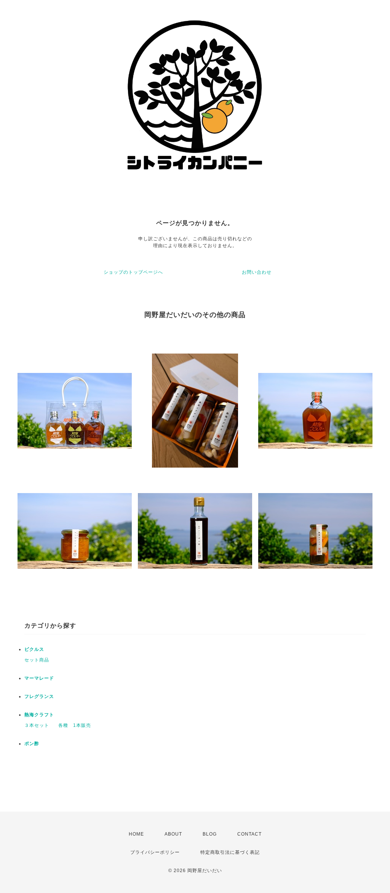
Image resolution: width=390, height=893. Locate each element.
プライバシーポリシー (155, 852)
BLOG (210, 834)
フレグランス (39, 696)
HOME (136, 834)
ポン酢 (31, 743)
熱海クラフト (39, 714)
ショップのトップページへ (133, 272)
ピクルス (34, 649)
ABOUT (173, 834)
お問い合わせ (257, 272)
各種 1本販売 (74, 725)
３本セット (36, 725)
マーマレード (39, 678)
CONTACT (249, 834)
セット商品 (36, 660)
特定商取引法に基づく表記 (230, 852)
